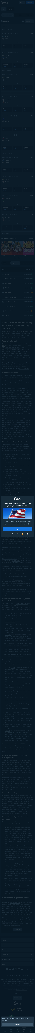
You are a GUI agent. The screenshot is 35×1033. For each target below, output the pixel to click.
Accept (17, 1024)
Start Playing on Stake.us (17, 529)
